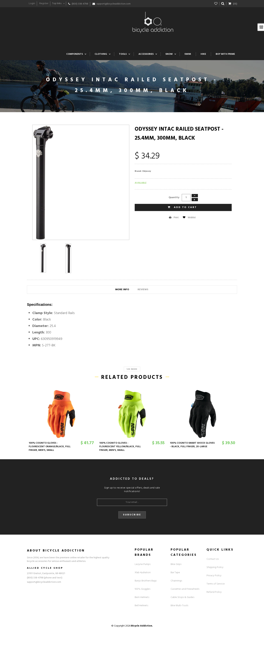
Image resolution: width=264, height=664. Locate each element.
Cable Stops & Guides (182, 597)
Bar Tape (175, 573)
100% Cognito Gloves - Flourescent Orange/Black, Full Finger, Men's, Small (50, 446)
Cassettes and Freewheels (185, 589)
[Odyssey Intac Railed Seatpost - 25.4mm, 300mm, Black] (43, 258)
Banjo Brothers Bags (146, 581)
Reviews (143, 289)
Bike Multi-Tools (179, 606)
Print (176, 218)
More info (122, 289)
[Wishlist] (215, 3)
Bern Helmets (142, 597)
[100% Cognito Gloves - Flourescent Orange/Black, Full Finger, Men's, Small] (61, 414)
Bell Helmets (141, 606)
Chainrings (176, 581)
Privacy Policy (214, 576)
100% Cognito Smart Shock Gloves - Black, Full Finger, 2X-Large (192, 445)
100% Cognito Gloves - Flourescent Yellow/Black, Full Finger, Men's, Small (120, 446)
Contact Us (213, 559)
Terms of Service (216, 584)
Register (43, 3)
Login (32, 3)
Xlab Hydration (143, 573)
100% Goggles (142, 589)
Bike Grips (176, 564)
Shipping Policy (215, 567)
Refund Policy (214, 592)
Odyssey (146, 171)
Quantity (174, 197)
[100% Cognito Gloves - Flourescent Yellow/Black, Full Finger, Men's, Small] (132, 414)
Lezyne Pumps (142, 564)
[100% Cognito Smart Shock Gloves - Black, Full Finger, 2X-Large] (202, 414)
